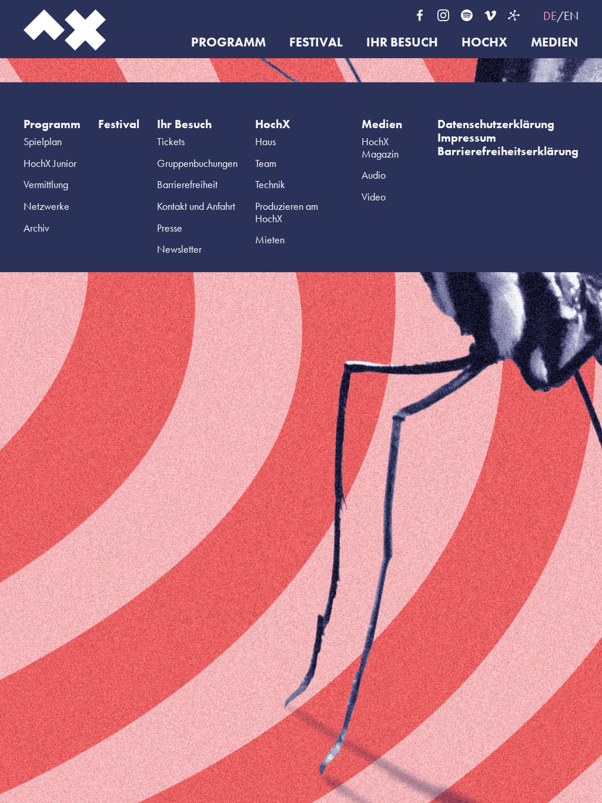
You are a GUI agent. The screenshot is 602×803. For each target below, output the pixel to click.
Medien (554, 43)
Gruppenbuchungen (197, 163)
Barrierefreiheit (187, 184)
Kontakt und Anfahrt (196, 206)
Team (265, 163)
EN (571, 16)
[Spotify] (467, 15)
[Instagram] (443, 15)
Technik (270, 184)
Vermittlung (46, 184)
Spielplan (43, 141)
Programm (228, 43)
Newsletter (179, 249)
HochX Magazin (380, 147)
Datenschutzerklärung (495, 124)
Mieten (270, 239)
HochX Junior (50, 163)
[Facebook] (420, 15)
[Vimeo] (490, 15)
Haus (265, 141)
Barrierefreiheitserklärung (507, 151)
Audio (374, 175)
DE (550, 16)
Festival (316, 43)
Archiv (36, 228)
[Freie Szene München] (514, 15)
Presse (169, 228)
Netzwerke (46, 206)
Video (374, 196)
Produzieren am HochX (286, 212)
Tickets (171, 141)
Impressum (466, 137)
